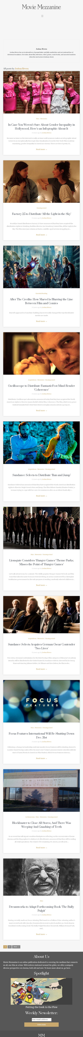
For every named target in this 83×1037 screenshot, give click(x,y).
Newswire (43, 119)
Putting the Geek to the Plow (41, 1007)
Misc (37, 119)
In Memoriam (30, 817)
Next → (16, 947)
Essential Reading (41, 293)
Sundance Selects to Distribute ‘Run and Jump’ (41, 475)
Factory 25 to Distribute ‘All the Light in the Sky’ (41, 214)
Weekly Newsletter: (41, 1013)
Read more (41, 149)
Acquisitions (32, 380)
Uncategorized (41, 208)
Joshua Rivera (22, 68)
